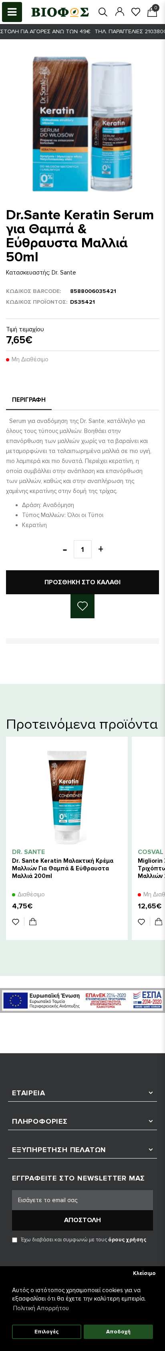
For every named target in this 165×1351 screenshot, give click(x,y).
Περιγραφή (29, 399)
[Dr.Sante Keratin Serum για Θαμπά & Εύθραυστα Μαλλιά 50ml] (82, 124)
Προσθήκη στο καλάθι (82, 582)
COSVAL (150, 852)
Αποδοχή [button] (118, 1332)
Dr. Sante (64, 272)
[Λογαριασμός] (119, 11)
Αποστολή (82, 1220)
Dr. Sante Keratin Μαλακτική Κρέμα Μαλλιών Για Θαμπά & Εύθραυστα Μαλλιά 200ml (62, 868)
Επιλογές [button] (46, 1332)
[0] (135, 11)
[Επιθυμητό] (18, 921)
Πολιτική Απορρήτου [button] (41, 1308)
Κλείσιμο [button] (144, 1273)
